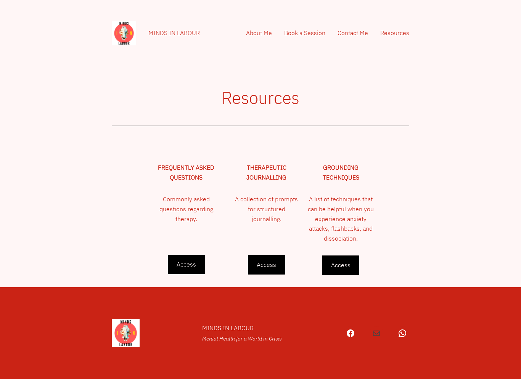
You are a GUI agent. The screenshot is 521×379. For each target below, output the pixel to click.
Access (186, 264)
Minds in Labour (174, 33)
